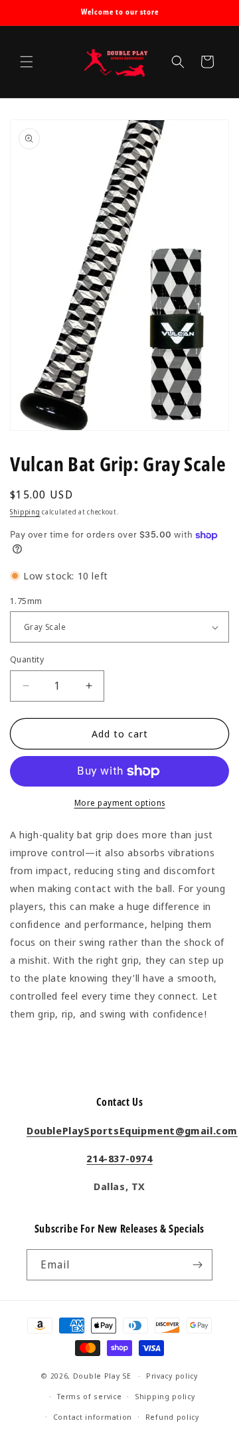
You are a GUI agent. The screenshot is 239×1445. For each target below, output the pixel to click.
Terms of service (89, 1396)
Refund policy (172, 1417)
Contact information (92, 1417)
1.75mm (26, 601)
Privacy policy (172, 1376)
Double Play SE (102, 1376)
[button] (26, 61)
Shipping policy (165, 1396)
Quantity (27, 659)
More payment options (119, 802)
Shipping (25, 511)
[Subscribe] (197, 1264)
